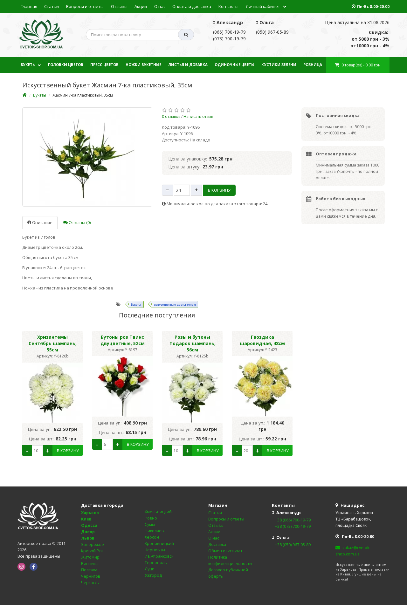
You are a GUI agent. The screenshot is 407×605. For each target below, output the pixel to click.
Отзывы (119, 6)
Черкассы (90, 582)
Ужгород (153, 575)
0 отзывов (171, 116)
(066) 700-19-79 (229, 32)
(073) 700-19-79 (229, 39)
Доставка (217, 544)
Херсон (152, 537)
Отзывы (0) (79, 222)
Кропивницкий (159, 543)
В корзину (219, 190)
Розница (312, 64)
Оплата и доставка (191, 6)
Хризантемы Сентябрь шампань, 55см (53, 343)
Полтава (89, 570)
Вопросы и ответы (85, 6)
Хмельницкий (158, 511)
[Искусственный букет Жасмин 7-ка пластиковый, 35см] (87, 157)
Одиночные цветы (234, 64)
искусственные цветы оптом (175, 304)
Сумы (150, 524)
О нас (159, 6)
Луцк (149, 569)
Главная (29, 6)
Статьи (51, 6)
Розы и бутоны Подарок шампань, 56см (192, 343)
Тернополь (156, 562)
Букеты (28, 64)
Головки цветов (65, 64)
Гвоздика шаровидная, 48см (262, 340)
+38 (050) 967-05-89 (293, 544)
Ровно (151, 518)
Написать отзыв (198, 116)
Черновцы (155, 550)
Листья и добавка (188, 64)
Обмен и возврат (225, 551)
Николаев (154, 531)
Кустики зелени (278, 64)
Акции (141, 6)
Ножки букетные (143, 64)
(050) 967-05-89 (272, 32)
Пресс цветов (104, 64)
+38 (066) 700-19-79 (293, 520)
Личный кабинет (263, 6)
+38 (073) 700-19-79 (293, 526)
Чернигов (90, 576)
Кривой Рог (92, 551)
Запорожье (92, 544)
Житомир (90, 557)
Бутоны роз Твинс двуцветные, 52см (122, 340)
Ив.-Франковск (159, 556)
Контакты (228, 6)
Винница (90, 563)
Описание (41, 222)
